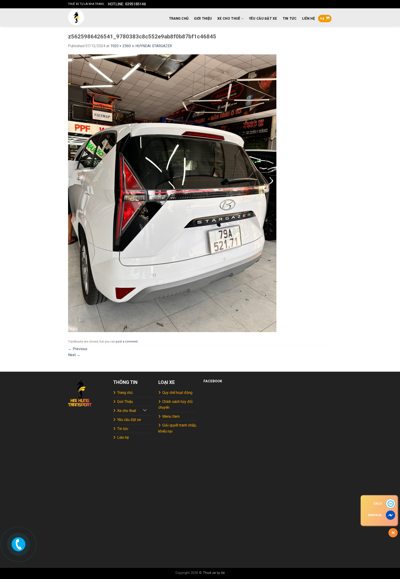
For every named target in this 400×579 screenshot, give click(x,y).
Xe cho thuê (228, 19)
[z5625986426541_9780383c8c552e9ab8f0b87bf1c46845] (172, 193)
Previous (77, 349)
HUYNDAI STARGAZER (153, 46)
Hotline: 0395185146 (127, 4)
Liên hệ (308, 19)
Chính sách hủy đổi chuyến (175, 404)
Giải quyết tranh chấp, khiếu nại (177, 428)
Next (74, 355)
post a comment (127, 341)
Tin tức (290, 19)
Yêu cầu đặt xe (263, 19)
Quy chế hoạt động (177, 392)
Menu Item (171, 416)
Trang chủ (179, 19)
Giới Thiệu (203, 19)
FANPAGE (374, 515)
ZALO (377, 503)
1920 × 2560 (120, 46)
